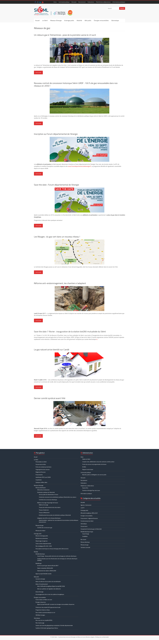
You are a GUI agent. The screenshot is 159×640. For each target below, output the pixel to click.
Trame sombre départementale (43, 543)
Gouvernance (84, 526)
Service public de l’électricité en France (48, 494)
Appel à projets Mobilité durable (43, 574)
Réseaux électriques (41, 487)
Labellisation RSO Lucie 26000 (43, 477)
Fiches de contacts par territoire (43, 467)
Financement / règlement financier (89, 518)
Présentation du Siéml (41, 462)
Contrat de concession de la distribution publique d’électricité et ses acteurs (57, 497)
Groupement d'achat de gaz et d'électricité (91, 529)
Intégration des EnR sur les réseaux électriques (49, 518)
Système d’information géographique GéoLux (47, 628)
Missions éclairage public (42, 536)
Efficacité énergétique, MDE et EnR (89, 513)
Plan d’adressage (40, 623)
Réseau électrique (85, 542)
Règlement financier (41, 472)
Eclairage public (69, 20)
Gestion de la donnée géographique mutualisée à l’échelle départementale (54, 625)
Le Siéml (45, 20)
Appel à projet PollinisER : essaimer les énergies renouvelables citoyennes (56, 604)
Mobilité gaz (39, 563)
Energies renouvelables (87, 516)
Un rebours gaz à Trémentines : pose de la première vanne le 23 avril (65, 35)
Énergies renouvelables (101, 20)
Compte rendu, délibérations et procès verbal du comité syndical (98, 462)
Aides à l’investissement (42, 584)
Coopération (39, 480)
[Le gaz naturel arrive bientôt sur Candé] (79, 353)
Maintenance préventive (42, 538)
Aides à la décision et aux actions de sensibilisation (48, 581)
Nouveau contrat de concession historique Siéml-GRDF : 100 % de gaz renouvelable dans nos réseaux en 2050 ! (76, 84)
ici (96, 339)
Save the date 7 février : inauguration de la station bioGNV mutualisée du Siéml (70, 331)
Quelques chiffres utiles (41, 482)
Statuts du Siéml (86, 459)
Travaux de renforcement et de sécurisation (49, 507)
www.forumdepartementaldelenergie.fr (79, 166)
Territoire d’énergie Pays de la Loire (91, 490)
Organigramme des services (43, 469)
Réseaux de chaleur (40, 530)
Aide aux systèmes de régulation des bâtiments (49, 589)
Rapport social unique (87, 469)
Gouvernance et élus (41, 464)
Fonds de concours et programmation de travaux (94, 464)
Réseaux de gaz (39, 525)
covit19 (82, 508)
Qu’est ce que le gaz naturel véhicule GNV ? (48, 565)
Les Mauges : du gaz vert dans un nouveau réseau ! (57, 236)
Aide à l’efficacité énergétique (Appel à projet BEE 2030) (51, 586)
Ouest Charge (85, 534)
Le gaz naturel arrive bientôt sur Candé (51, 349)
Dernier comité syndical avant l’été (49, 398)
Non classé (83, 539)
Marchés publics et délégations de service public (94, 475)
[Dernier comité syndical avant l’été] (79, 402)
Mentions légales (90, 637)
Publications (91, 2)
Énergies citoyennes (41, 602)
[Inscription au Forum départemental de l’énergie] (79, 138)
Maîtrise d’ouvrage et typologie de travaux (47, 503)
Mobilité (79, 20)
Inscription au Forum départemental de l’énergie (56, 134)
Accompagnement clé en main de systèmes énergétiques (50, 594)
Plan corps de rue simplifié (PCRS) (44, 620)
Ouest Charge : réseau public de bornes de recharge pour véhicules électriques (56, 556)
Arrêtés (84, 467)
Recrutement (82, 2)
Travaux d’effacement (44, 512)
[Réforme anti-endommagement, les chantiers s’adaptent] (79, 287)
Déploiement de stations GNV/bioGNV (46, 571)
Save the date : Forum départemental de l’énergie (56, 184)
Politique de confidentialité (102, 637)
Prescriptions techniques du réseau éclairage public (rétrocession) (52, 549)
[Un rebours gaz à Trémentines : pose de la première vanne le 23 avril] (79, 39)
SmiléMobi (85, 536)
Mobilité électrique (40, 554)
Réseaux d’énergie (56, 20)
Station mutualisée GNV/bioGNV (45, 568)
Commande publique (64, 2)
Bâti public (88, 20)
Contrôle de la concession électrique (48, 500)
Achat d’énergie (39, 592)
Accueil (37, 20)
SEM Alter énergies (40, 615)
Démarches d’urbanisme (43, 490)
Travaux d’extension (44, 510)
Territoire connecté (85, 547)
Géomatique (115, 20)
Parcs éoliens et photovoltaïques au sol (45, 612)
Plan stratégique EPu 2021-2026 (44, 546)
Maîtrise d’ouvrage (43, 505)
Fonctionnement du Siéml (87, 521)
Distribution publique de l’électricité (46, 492)
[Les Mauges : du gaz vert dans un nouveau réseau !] (79, 240)
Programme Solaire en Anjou (43, 610)
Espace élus (85, 488)
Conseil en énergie (40, 579)
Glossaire (73, 2)
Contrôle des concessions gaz (44, 527)
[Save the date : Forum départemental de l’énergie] (79, 188)
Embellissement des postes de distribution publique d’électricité (55, 515)
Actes (55, 2)
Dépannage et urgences (42, 541)
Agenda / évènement (86, 505)
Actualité (83, 502)
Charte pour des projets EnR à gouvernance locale (48, 607)
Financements (39, 475)
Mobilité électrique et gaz (87, 532)
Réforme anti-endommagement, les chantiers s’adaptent (60, 283)
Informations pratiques (119, 2)
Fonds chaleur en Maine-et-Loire (44, 599)
